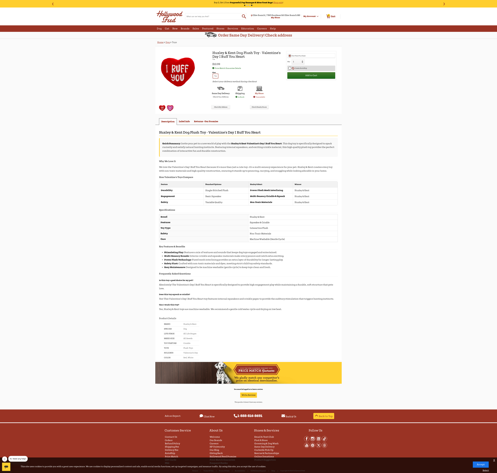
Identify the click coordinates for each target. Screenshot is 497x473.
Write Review (248, 395)
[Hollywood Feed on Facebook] (307, 438)
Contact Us (171, 437)
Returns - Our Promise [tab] (206, 121)
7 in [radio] (215, 76)
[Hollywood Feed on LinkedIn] (319, 438)
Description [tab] (168, 121)
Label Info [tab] (184, 121)
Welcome (215, 437)
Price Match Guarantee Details (228, 68)
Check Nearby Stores (259, 107)
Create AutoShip (300, 68)
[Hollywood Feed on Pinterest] (313, 445)
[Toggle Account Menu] (317, 16)
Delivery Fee (171, 450)
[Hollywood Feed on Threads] (324, 445)
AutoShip (170, 453)
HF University (217, 447)
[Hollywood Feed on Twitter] (319, 445)
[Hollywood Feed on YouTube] (307, 445)
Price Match (171, 456)
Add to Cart (311, 75)
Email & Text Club (264, 437)
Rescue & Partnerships (266, 453)
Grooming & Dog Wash (266, 443)
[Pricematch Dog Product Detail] (248, 383)
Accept (481, 464)
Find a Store (261, 440)
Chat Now (209, 416)
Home (160, 42)
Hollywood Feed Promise (223, 456)
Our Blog (214, 450)
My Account (309, 16)
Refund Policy (172, 443)
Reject (486, 470)
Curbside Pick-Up (263, 450)
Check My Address (220, 107)
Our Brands (216, 440)
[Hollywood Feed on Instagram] (313, 438)
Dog (168, 42)
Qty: (288, 62)
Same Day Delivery (264, 447)
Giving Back (216, 453)
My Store (259, 93)
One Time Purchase (299, 56)
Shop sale (270, 2)
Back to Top (326, 416)
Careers (214, 443)
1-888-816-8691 (249, 416)
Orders (169, 440)
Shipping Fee (172, 447)
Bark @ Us (291, 416)
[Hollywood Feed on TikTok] (324, 438)
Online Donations (264, 456)
